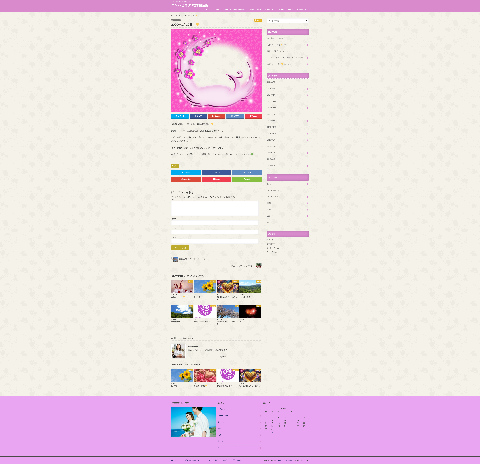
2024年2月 (271, 88)
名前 (173, 219)
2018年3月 (271, 166)
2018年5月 (271, 153)
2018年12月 (272, 127)
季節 (269, 203)
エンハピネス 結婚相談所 (189, 5)
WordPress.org (273, 252)
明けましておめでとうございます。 (285, 57)
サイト (173, 237)
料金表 (290, 9)
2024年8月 (271, 82)
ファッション (272, 196)
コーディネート (273, 190)
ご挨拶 (216, 9)
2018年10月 (272, 133)
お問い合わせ (302, 9)
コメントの (273, 248)
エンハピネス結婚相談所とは (233, 9)
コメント (174, 200)
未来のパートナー (279, 64)
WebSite (225, 357)
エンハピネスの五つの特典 (274, 9)
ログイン (270, 240)
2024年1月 (271, 95)
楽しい (176, 166)
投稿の (271, 244)
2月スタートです (278, 45)
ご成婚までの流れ (254, 9)
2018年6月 (271, 146)
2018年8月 (271, 140)
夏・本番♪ (275, 38)
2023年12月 (272, 101)
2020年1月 (271, 121)
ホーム (207, 9)
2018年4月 (271, 159)
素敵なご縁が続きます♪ (280, 51)
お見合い (270, 184)
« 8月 (272, 432)
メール (174, 228)
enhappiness (193, 346)
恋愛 (269, 209)
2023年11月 (272, 108)
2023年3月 (271, 114)
